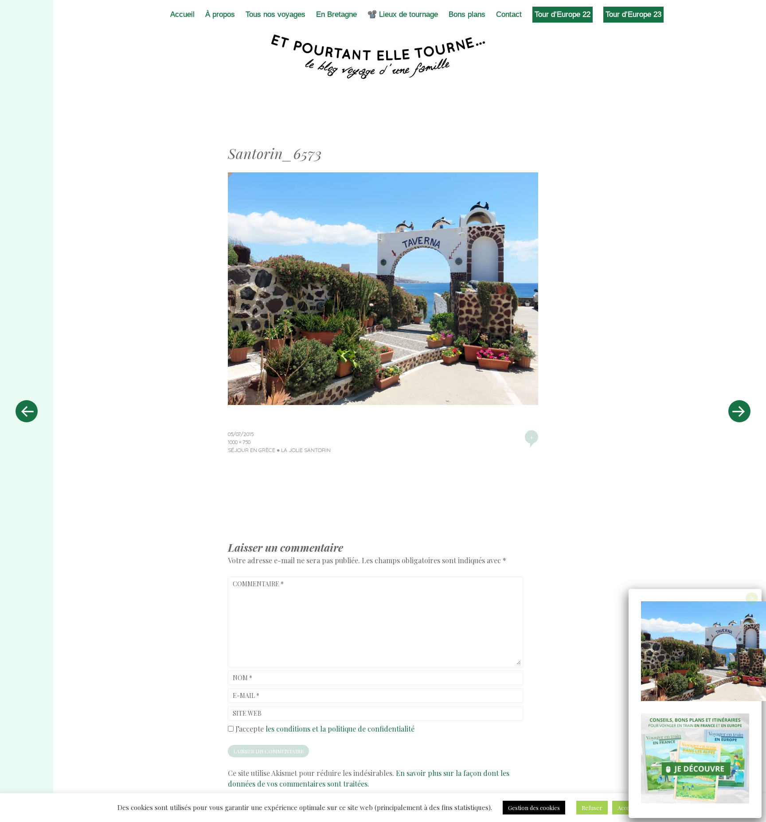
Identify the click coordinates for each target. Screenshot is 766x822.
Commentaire (258, 584)
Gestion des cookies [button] (534, 807)
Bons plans (467, 14)
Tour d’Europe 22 (562, 14)
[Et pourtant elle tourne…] (383, 56)
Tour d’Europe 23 (633, 14)
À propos (220, 14)
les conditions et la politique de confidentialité (340, 728)
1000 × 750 (239, 442)
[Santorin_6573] (383, 402)
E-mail (246, 695)
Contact (509, 14)
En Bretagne (336, 14)
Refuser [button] (592, 807)
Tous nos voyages (275, 14)
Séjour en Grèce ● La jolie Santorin (279, 450)
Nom (242, 678)
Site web (247, 713)
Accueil (182, 14)
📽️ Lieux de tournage (402, 14)
